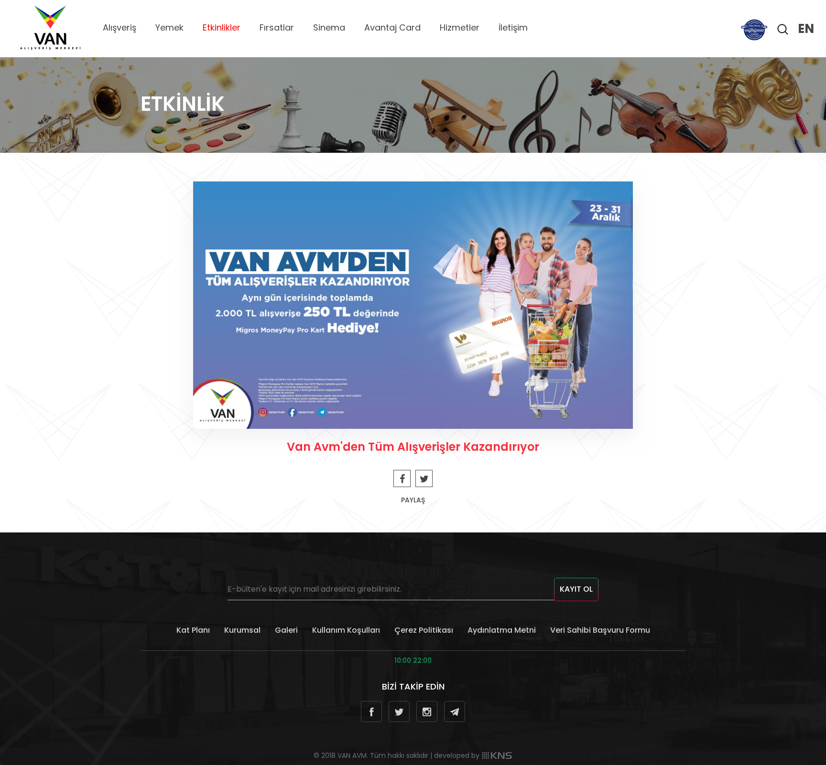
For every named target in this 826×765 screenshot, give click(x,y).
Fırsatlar (277, 27)
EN (806, 28)
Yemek (169, 27)
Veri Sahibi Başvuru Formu (600, 630)
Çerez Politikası (423, 630)
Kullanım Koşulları (346, 630)
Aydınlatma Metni (501, 630)
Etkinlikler (221, 27)
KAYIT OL (576, 589)
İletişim (513, 27)
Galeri (286, 630)
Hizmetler (459, 27)
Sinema (329, 27)
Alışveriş (119, 27)
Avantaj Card (392, 27)
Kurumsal (242, 630)
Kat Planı (193, 630)
